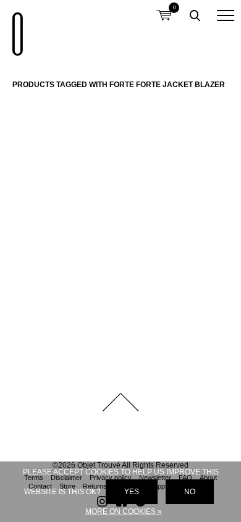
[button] (225, 15)
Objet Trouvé (15, 28)
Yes (131, 491)
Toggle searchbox (194, 15)
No (189, 491)
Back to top (120, 402)
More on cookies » (123, 511)
